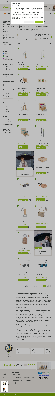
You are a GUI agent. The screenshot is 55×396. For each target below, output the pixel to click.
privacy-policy (37, 17)
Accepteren (39, 21)
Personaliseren (29, 21)
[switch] (4, 391)
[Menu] (7, 382)
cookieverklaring (16, 18)
